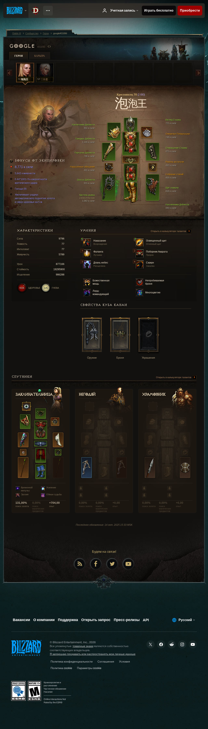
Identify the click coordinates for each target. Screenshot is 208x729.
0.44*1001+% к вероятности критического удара (31, 181)
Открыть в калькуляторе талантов (169, 231)
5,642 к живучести (25, 173)
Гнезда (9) (21, 188)
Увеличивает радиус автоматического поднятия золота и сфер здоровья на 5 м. (35, 198)
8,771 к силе (24, 167)
